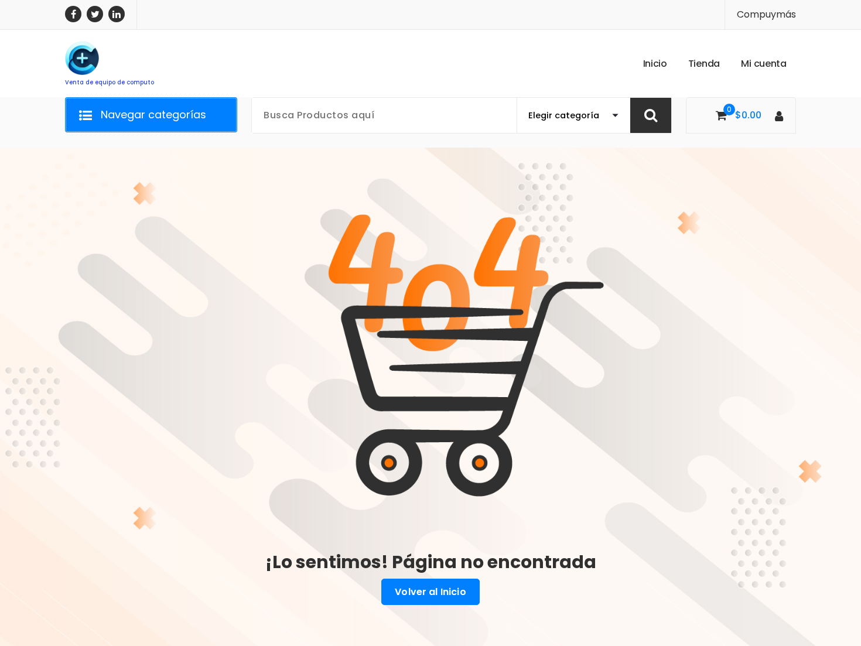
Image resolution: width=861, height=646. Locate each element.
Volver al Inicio (430, 592)
